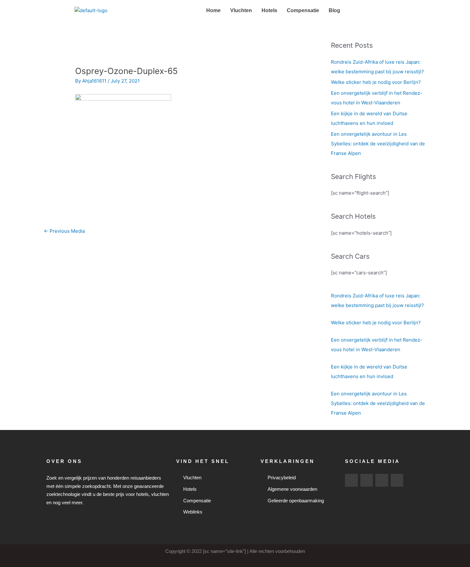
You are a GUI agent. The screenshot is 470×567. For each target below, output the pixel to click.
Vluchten (241, 10)
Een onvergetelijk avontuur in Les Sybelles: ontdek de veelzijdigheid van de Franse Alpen (378, 143)
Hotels (269, 10)
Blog (334, 10)
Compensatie (303, 10)
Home (213, 10)
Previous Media (64, 231)
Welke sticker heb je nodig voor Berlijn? (376, 82)
